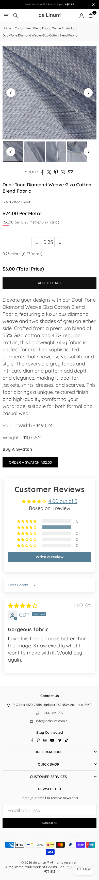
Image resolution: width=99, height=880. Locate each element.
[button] (90, 15)
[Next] (88, 92)
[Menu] (6, 15)
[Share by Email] (70, 171)
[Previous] (10, 92)
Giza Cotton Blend (16, 202)
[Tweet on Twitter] (49, 171)
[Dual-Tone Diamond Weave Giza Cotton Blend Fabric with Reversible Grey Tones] (34, 151)
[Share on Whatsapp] (63, 171)
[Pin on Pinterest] (56, 171)
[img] (22, 605)
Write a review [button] (49, 556)
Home (7, 28)
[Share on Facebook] (42, 171)
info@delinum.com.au (52, 721)
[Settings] (81, 15)
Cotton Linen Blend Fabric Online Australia (44, 28)
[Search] (15, 15)
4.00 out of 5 (62, 501)
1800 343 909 (53, 713)
